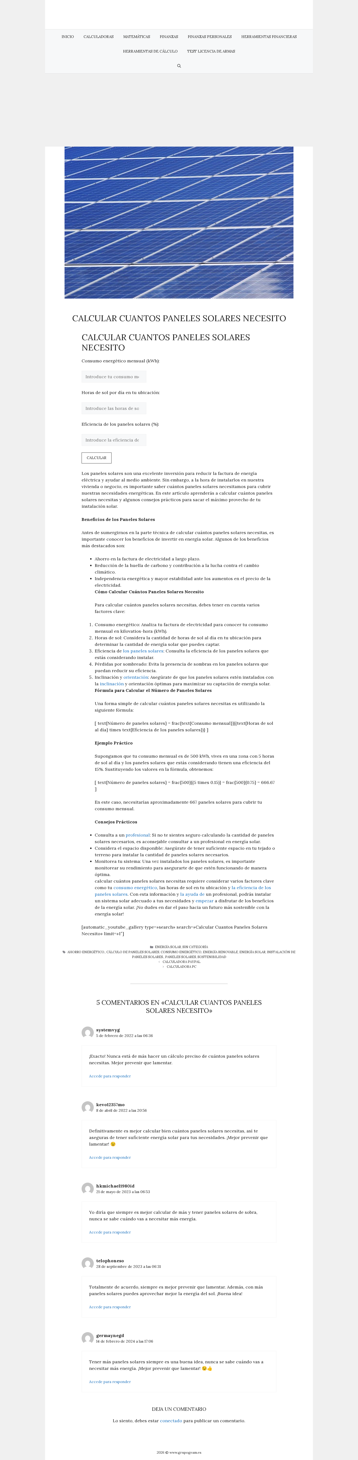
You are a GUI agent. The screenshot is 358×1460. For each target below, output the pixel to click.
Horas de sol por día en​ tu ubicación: (121, 392)
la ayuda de (192, 894)
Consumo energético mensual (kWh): (121, 361)
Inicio (68, 36)
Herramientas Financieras (269, 36)
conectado (171, 1420)
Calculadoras (98, 36)
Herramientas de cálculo (150, 51)
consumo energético (135, 887)
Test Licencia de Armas (211, 51)
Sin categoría (195, 947)
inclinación (112, 684)
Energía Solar (168, 947)
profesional (138, 835)
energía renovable (220, 952)
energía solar (252, 952)
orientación (135, 677)
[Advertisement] (179, 110)
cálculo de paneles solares (132, 952)
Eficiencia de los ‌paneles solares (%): (120, 424)
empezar (205, 901)
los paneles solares (143, 651)
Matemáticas (136, 36)
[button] (179, 66)
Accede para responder (110, 1076)
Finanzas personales (210, 36)
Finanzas (169, 36)
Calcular (96, 457)
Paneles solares (180, 957)
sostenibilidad (212, 957)
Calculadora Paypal (181, 962)
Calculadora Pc (181, 967)
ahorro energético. (86, 952)
